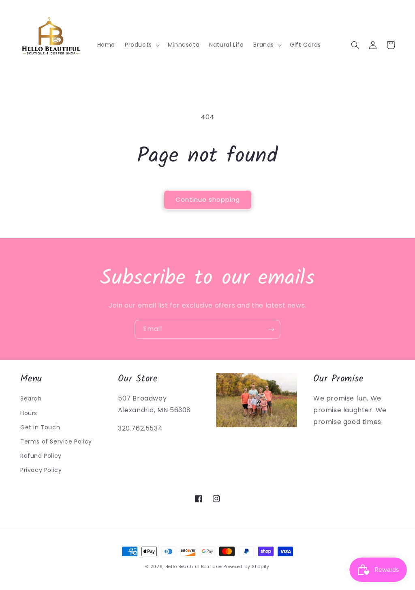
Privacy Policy (41, 470)
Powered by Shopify (246, 567)
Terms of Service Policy (56, 441)
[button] (141, 44)
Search (31, 398)
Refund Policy (41, 456)
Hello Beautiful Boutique (193, 567)
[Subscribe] (271, 329)
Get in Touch (40, 427)
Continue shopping (207, 199)
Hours (28, 413)
